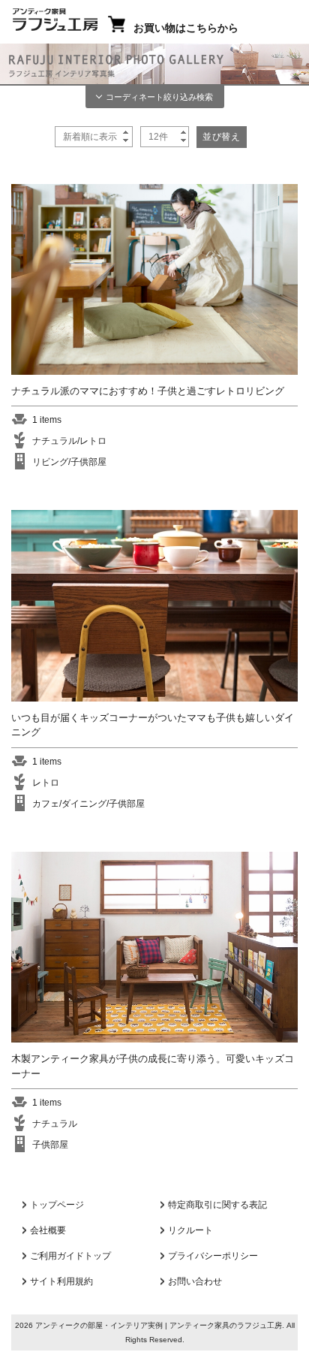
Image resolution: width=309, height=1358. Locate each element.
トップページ (57, 1205)
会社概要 (48, 1230)
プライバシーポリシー (213, 1256)
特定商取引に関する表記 (217, 1205)
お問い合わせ (195, 1281)
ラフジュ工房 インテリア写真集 (154, 65)
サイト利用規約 (61, 1281)
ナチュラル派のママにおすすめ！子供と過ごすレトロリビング (147, 391)
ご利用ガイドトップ (70, 1256)
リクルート (190, 1230)
